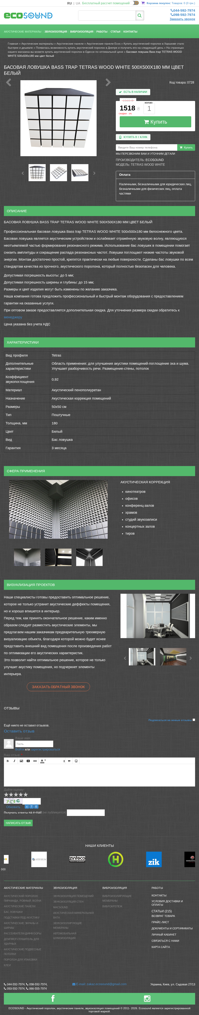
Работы (101, 31)
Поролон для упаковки (20, 959)
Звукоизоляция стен (68, 901)
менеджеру (13, 317)
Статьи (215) (162, 911)
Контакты (130, 31)
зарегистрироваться (45, 749)
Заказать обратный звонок (58, 686)
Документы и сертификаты (172, 928)
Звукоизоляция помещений (73, 896)
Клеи (7, 965)
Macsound (60, 907)
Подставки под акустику (21, 917)
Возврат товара (163, 916)
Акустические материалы (22, 31)
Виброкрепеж (112, 906)
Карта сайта (161, 947)
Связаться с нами (165, 940)
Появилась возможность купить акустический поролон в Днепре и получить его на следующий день (99, 47)
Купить (158, 122)
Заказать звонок (182, 19)
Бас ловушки (13, 912)
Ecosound (155, 160)
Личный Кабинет (164, 934)
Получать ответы (16, 812)
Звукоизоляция (56, 31)
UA (78, 3)
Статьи (115, 31)
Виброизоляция (81, 31)
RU (69, 3)
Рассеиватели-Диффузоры (22, 933)
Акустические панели (70, 43)
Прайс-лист (160, 922)
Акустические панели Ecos (103, 43)
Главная (13, 43)
